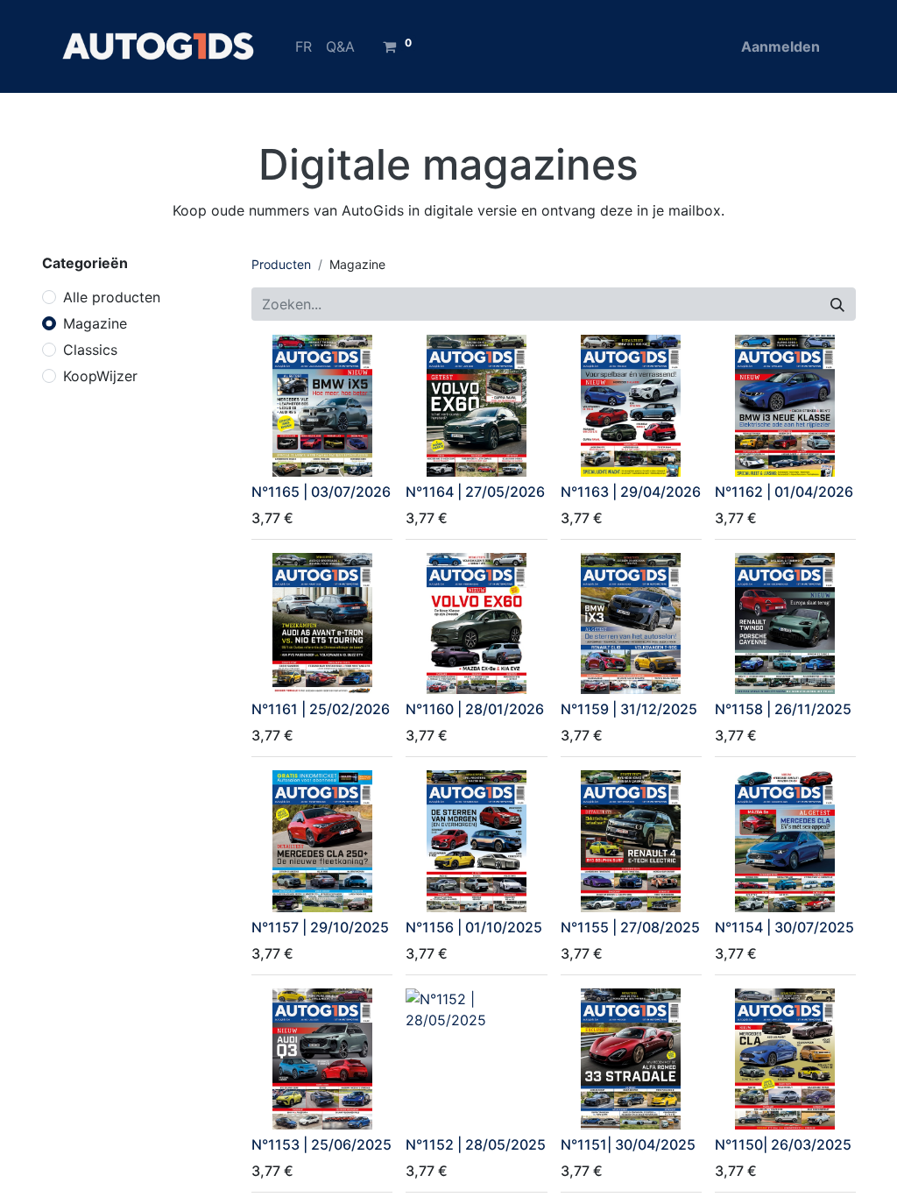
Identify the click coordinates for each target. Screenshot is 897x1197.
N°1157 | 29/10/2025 (320, 927)
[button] (276, 453)
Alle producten (111, 297)
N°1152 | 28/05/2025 (476, 1144)
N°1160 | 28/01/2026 (475, 709)
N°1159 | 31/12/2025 (629, 709)
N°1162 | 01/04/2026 (784, 491)
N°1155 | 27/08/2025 (630, 927)
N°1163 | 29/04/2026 (631, 491)
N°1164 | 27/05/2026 (475, 491)
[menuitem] (303, 46)
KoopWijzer (100, 376)
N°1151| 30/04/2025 (628, 1144)
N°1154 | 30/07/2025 (784, 927)
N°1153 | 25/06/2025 (321, 1144)
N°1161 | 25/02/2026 (320, 709)
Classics (90, 349)
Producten (281, 264)
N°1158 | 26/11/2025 (783, 709)
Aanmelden (780, 46)
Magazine (95, 323)
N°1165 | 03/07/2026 (321, 491)
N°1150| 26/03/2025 (783, 1144)
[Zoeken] (837, 304)
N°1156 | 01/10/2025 (474, 927)
